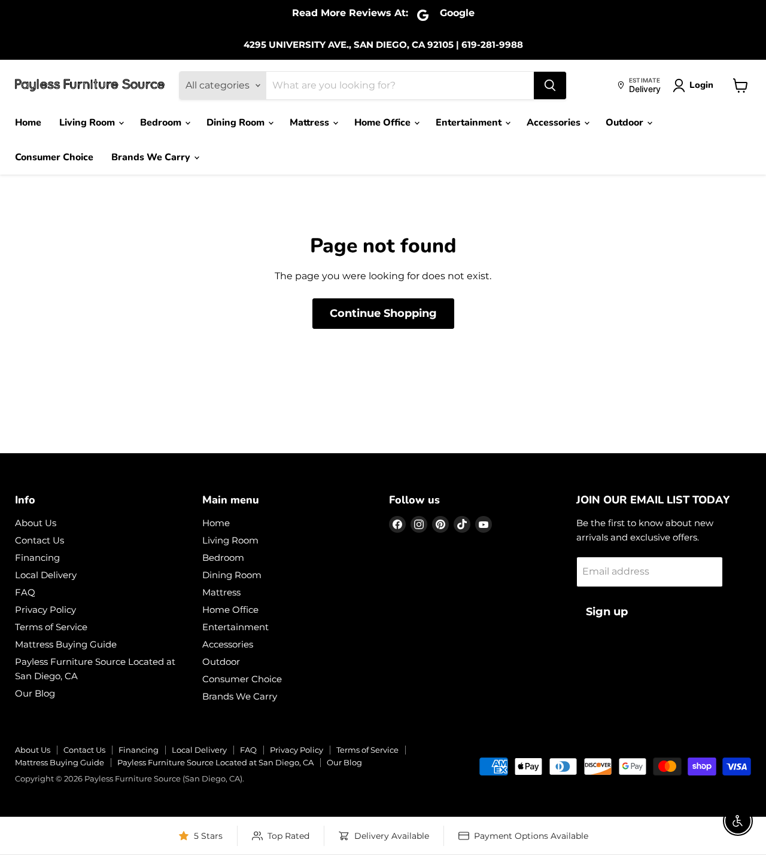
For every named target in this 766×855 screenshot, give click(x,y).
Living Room (88, 122)
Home (28, 122)
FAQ (25, 592)
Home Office (383, 122)
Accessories (555, 122)
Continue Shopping (383, 313)
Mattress (311, 122)
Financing (37, 557)
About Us (35, 523)
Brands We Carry (152, 157)
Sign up (607, 611)
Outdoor (626, 122)
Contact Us (39, 540)
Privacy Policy (45, 609)
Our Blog (35, 693)
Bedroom (162, 122)
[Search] (550, 85)
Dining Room (236, 122)
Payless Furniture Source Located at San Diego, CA (215, 762)
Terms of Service (51, 627)
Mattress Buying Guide (66, 644)
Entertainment (470, 122)
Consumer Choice (54, 157)
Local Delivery (46, 575)
